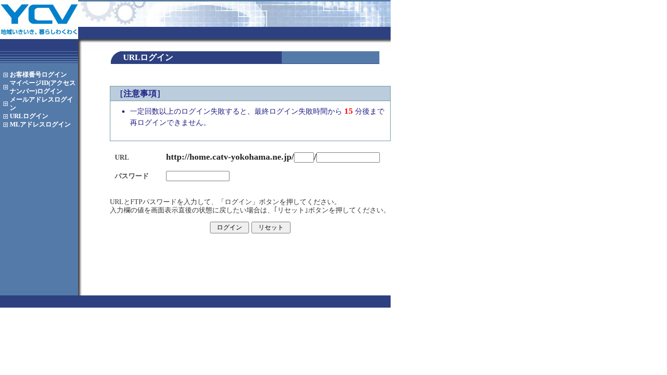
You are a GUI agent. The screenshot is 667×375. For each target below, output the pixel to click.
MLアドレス (40, 124)
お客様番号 (38, 74)
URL (29, 116)
